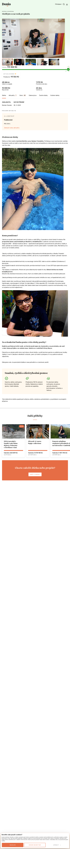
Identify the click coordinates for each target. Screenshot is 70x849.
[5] (53, 62)
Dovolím (13, 845)
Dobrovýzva (32, 95)
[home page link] (6, 4)
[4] (42, 62)
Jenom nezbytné (35, 845)
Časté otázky (43, 95)
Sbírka (4, 95)
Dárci (22, 95)
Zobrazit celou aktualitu (11, 128)
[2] (19, 62)
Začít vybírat (35, 474)
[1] (7, 62)
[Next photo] (62, 38)
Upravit (56, 845)
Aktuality (12, 95)
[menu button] (67, 5)
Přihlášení (58, 4)
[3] (30, 62)
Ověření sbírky (54, 95)
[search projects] (64, 4)
